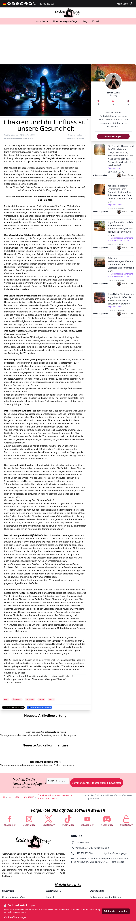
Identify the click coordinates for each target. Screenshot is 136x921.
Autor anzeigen (113, 136)
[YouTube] (21, 3)
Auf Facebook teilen (41, 707)
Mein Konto (123, 3)
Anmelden (51, 897)
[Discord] (30, 3)
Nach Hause (42, 21)
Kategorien (28, 796)
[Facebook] (9, 3)
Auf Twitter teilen (15, 707)
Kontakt (96, 21)
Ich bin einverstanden (116, 911)
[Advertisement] (68, 44)
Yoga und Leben (115, 168)
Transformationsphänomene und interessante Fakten (120, 239)
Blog (84, 21)
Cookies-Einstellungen (15, 917)
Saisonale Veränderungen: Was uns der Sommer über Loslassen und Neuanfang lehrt (121, 264)
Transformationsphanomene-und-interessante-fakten (55, 797)
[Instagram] (13, 3)
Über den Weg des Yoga (65, 21)
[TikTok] (26, 3)
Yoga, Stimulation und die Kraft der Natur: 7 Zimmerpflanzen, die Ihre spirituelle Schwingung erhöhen (120, 228)
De (10, 796)
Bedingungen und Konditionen (105, 897)
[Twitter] (17, 3)
